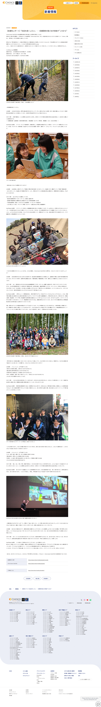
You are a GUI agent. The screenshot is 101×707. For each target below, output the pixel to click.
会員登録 (76, 3)
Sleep (38, 683)
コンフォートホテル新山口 (30, 642)
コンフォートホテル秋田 (30, 618)
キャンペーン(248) (78, 46)
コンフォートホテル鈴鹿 (80, 632)
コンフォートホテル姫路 (14, 653)
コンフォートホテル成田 (47, 622)
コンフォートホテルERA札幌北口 (15, 613)
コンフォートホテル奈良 (14, 656)
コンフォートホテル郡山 (30, 624)
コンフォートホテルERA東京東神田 (48, 626)
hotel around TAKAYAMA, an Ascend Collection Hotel (82, 617)
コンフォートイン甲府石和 (64, 621)
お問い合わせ (61, 690)
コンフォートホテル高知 (30, 647)
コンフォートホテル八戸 (30, 612)
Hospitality (39, 675)
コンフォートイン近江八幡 (14, 639)
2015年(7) (77, 93)
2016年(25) (77, 90)
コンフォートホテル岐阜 (80, 613)
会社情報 (10, 690)
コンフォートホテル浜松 (80, 612)
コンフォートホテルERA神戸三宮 (15, 652)
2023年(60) (77, 70)
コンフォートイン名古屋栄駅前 (81, 622)
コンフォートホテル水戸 (47, 612)
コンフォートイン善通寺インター (31, 644)
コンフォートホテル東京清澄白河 (48, 630)
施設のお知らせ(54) (79, 44)
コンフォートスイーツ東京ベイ (48, 624)
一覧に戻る (37, 578)
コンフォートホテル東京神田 (47, 625)
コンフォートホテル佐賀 (47, 644)
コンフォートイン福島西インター (31, 622)
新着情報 (80, 671)
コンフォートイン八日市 (14, 640)
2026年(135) (77, 62)
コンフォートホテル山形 (30, 620)
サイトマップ (61, 691)
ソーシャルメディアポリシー (47, 690)
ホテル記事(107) (78, 52)
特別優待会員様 (85, 3)
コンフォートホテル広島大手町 (31, 639)
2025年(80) (77, 65)
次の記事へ (46, 578)
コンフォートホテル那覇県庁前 (65, 638)
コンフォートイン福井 (63, 618)
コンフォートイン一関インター (31, 614)
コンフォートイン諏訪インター (65, 622)
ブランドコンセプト (41, 671)
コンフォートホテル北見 (14, 618)
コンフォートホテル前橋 (47, 620)
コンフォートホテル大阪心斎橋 (15, 649)
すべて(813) (77, 32)
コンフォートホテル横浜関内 (47, 631)
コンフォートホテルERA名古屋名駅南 (82, 619)
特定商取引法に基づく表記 (46, 693)
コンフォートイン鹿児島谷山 (47, 652)
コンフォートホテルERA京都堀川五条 (16, 643)
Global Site (94, 3)
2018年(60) (77, 85)
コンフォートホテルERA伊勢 (80, 634)
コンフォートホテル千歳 (14, 621)
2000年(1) (77, 96)
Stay (38, 676)
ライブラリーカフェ (41, 678)
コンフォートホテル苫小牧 (14, 620)
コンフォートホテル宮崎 (47, 651)
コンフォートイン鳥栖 (46, 646)
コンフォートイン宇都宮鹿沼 (47, 617)
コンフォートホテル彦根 (14, 638)
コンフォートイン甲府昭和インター (65, 620)
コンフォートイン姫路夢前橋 (14, 654)
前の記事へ (28, 578)
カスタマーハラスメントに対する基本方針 (66, 693)
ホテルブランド (26, 675)
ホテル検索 (25, 671)
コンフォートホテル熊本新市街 (48, 648)
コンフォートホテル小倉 (47, 638)
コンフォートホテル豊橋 (80, 628)
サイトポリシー (44, 691)
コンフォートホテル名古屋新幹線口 (82, 618)
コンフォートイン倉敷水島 (30, 638)
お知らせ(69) (77, 41)
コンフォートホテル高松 (30, 643)
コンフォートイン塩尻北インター (65, 624)
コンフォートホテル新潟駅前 (64, 612)
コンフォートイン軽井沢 (63, 625)
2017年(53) (77, 88)
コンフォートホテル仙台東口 (31, 616)
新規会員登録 (79, 603)
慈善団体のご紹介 (53, 676)
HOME (10, 671)
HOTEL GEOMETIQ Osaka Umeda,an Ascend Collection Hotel (16, 648)
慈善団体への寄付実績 (54, 677)
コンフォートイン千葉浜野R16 (48, 621)
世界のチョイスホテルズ (13, 693)
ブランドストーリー (41, 673)
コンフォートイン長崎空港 (47, 647)
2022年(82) (77, 73)
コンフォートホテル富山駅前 (64, 617)
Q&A (79, 675)
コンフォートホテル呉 (30, 640)
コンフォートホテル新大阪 (14, 646)
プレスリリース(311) (79, 38)
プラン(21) (77, 49)
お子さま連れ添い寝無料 (69, 671)
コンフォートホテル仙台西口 (31, 617)
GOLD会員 (52, 674)
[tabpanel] (17, 622)
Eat (37, 679)
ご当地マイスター (82, 673)
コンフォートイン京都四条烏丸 (15, 642)
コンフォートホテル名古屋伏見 (81, 621)
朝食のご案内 (40, 681)
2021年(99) (77, 76)
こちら (37, 44)
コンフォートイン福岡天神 (47, 642)
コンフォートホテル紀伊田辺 (14, 658)
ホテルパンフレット (12, 691)
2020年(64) (77, 79)
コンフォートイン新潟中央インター (65, 613)
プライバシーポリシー (29, 693)
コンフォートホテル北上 (30, 613)
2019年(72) (77, 82)
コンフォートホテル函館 (14, 614)
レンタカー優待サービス (85, 679)
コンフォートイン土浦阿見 (47, 616)
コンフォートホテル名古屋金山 (81, 623)
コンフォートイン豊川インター (81, 627)
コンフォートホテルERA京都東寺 (15, 644)
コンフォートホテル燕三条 (64, 616)
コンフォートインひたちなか (47, 613)
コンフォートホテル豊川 (80, 626)
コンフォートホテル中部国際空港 (81, 630)
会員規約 (27, 690)
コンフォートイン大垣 (79, 614)
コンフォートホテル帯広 (14, 617)
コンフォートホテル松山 (30, 646)
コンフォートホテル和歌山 (14, 657)
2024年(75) (77, 67)
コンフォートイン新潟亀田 (64, 614)
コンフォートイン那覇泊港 (64, 639)
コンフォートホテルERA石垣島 (65, 640)
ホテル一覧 (25, 673)
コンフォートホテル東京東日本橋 (48, 628)
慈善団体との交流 (53, 679)
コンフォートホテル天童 (30, 621)
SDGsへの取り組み (68, 678)
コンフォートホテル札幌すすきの (15, 612)
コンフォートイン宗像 (46, 643)
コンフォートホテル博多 (47, 640)
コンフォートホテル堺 (13, 650)
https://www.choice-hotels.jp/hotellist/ (36, 570)
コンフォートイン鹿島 (46, 614)
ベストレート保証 (53, 673)
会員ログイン (69, 3)
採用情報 (10, 695)
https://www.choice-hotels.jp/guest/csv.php (38, 560)
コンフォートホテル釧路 (14, 616)
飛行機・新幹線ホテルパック (70, 673)
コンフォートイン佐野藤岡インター (49, 618)
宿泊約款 (27, 691)
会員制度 (52, 671)
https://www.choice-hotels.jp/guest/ (36, 563)
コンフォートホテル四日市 (80, 631)
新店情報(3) (77, 35)
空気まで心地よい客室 (69, 675)
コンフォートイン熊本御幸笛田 (48, 650)
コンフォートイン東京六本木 (47, 629)
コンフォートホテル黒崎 (47, 639)
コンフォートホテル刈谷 (80, 624)
